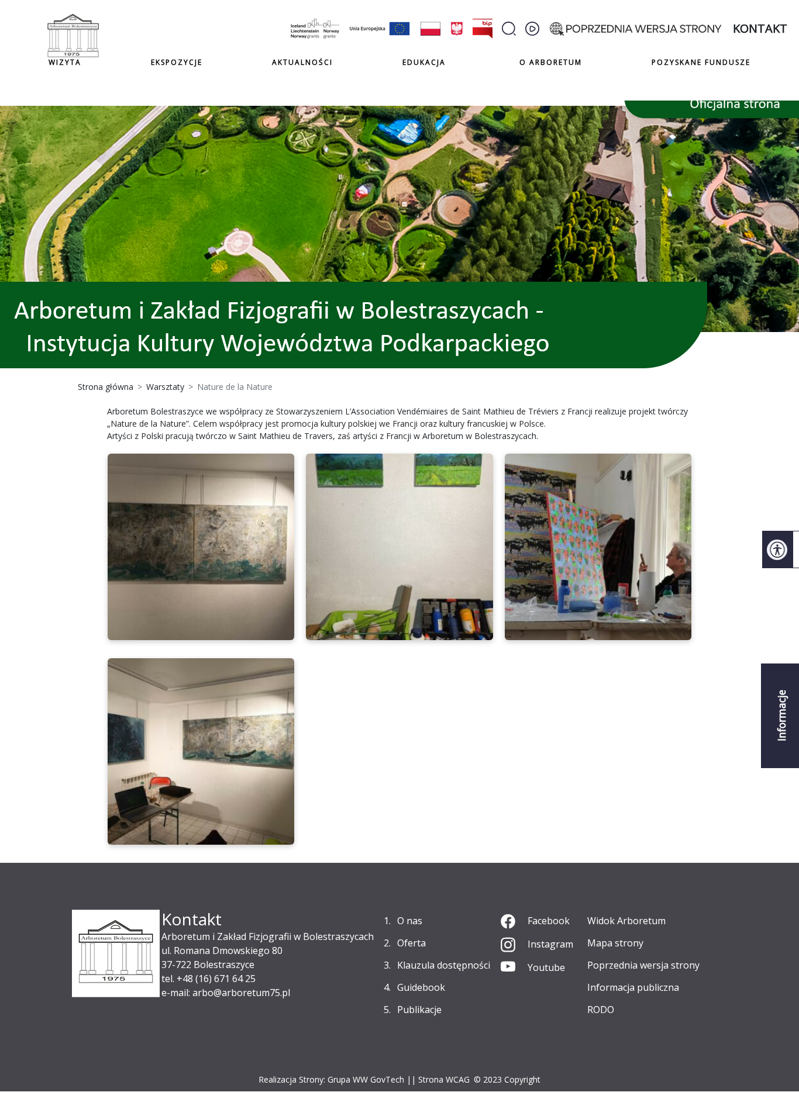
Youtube (546, 967)
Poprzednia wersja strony (643, 965)
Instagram (550, 944)
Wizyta (65, 62)
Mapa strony (615, 942)
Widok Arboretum (626, 920)
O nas (409, 920)
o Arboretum (550, 62)
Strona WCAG (444, 1079)
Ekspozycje (176, 62)
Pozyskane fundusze (701, 62)
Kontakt (760, 28)
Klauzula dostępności (443, 965)
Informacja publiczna (633, 987)
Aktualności (302, 62)
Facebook (549, 920)
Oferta (411, 942)
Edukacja (424, 62)
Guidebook (421, 987)
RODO (600, 1009)
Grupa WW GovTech (366, 1079)
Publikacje (419, 1009)
